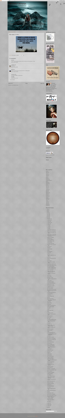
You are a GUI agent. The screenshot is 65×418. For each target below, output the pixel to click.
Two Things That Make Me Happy (51, 319)
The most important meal (50, 296)
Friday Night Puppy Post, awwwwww (50, 364)
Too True (48, 391)
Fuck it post (48, 322)
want (46, 200)
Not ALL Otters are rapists (50, 306)
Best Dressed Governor (50, 298)
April (48, 228)
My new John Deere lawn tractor (51, 390)
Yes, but (48, 259)
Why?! (48, 311)
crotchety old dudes (48, 180)
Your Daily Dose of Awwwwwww (51, 338)
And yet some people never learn (51, 258)
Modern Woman (49, 384)
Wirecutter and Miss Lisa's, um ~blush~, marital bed (51, 397)
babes (47, 172)
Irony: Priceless (49, 317)
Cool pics (47, 179)
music (47, 188)
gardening (47, 182)
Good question (49, 304)
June (48, 226)
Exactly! (48, 250)
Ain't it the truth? (49, 246)
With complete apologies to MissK (51, 395)
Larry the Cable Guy (50, 367)
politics (47, 191)
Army (46, 171)
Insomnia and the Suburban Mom (51, 339)
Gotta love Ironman (49, 330)
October (49, 221)
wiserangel (47, 205)
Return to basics (49, 280)
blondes (47, 175)
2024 (47, 209)
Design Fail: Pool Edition (50, 237)
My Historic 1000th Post (50, 239)
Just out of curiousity (50, 398)
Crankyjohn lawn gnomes (50, 383)
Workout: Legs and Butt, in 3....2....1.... (50, 400)
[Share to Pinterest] (24, 55)
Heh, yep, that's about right (50, 266)
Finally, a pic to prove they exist (51, 305)
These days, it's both (50, 277)
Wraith (12, 69)
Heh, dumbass (49, 374)
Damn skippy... (49, 301)
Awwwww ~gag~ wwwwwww (51, 345)
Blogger (36, 416)
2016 (47, 214)
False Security (49, 252)
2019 (47, 210)
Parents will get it (49, 353)
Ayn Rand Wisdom (49, 251)
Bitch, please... (49, 401)
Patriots (47, 190)
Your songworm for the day (50, 285)
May (48, 227)
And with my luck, (49, 238)
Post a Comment (12, 79)
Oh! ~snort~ (48, 318)
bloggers (47, 174)
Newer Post (10, 83)
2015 (47, 215)
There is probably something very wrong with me (51, 300)
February (49, 404)
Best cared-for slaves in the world (51, 289)
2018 (47, 211)
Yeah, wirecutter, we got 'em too (51, 229)
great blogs (47, 183)
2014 (47, 216)
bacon (47, 173)
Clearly (48, 331)
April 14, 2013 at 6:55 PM (14, 62)
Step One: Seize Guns (50, 382)
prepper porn (47, 192)
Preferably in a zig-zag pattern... (51, 368)
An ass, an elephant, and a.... (51, 344)
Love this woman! (49, 242)
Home (26, 83)
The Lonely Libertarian (17, 3)
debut (46, 181)
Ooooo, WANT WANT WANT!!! (51, 283)
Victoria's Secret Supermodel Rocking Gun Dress (51, 271)
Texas (47, 197)
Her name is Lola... (49, 351)
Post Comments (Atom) (15, 85)
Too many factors (49, 343)
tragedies (47, 198)
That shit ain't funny (49, 293)
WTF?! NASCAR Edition (50, 356)
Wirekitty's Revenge (49, 373)
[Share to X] (22, 55)
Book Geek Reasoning (50, 366)
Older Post (42, 83)
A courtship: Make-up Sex (50, 243)
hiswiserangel (53, 83)
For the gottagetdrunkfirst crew (51, 332)
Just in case (49, 387)
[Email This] (20, 55)
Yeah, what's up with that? (50, 372)
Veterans (47, 199)
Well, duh (48, 297)
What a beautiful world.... (50, 310)
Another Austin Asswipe (50, 358)
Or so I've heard (49, 260)
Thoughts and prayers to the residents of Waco (51, 325)
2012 (47, 407)
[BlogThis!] (21, 55)
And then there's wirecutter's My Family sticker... (51, 235)
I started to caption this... (50, 357)
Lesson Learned (49, 276)
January (49, 405)
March (48, 403)
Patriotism (47, 189)
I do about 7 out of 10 (50, 312)
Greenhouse (48, 247)
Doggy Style (49, 352)
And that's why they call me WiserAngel (50, 377)
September (49, 222)
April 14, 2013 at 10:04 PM (14, 71)
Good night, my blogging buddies (51, 267)
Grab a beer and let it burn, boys (51, 292)
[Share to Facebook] (23, 55)
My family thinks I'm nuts (50, 284)
